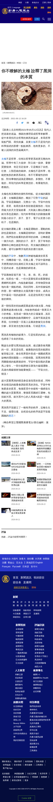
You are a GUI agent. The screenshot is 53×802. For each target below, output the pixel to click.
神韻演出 (17, 617)
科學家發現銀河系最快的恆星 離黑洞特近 (44, 498)
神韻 (20, 2)
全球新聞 (19, 629)
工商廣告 (33, 750)
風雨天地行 (34, 733)
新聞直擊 (19, 643)
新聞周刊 (19, 646)
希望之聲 (6, 777)
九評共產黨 (34, 723)
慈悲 (11, 415)
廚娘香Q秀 (17, 730)
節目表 (17, 582)
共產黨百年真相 (36, 713)
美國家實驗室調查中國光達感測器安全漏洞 (44, 482)
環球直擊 (19, 632)
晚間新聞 (19, 639)
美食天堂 (17, 716)
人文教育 (20, 670)
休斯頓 (46, 559)
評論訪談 (39, 625)
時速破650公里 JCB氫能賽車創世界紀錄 (18, 482)
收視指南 (29, 761)
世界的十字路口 (41, 656)
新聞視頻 (20, 625)
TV (38, 19)
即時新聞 (37, 610)
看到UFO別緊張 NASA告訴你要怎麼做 (18, 467)
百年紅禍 (33, 730)
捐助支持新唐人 (21, 587)
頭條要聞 (17, 610)
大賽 (27, 2)
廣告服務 (28, 765)
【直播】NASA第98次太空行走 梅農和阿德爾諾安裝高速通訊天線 (44, 448)
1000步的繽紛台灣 (20, 735)
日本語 (25, 566)
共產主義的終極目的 (38, 716)
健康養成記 (38, 685)
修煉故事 (33, 747)
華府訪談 (19, 649)
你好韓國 (17, 713)
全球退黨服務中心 (21, 777)
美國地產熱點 (20, 698)
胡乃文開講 (38, 681)
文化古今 (19, 695)
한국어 (34, 566)
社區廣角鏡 (20, 656)
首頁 (3, 63)
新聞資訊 (11, 63)
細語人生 (38, 666)
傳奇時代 (33, 710)
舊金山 (11, 562)
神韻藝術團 (19, 773)
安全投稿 (17, 765)
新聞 (15, 597)
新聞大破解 (39, 646)
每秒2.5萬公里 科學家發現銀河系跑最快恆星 (18, 498)
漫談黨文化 (34, 744)
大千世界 (17, 727)
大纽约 (14, 559)
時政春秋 (38, 639)
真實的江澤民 (35, 727)
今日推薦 (17, 614)
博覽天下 (27, 614)
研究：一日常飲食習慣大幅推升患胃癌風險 (44, 467)
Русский (16, 566)
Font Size (40, 122)
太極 (33, 142)
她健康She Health (40, 678)
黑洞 (25, 256)
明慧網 (35, 777)
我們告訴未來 (35, 706)
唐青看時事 (39, 653)
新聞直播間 (27, 19)
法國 (4, 562)
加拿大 (22, 559)
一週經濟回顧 (21, 653)
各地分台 (35, 2)
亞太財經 (19, 663)
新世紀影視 (16, 780)
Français (6, 566)
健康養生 (38, 670)
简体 (49, 2)
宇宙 (40, 198)
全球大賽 (27, 617)
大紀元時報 (32, 773)
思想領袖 (38, 643)
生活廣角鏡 (18, 706)
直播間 (27, 582)
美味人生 (17, 720)
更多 (26, 780)
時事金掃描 (39, 636)
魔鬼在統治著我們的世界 (40, 720)
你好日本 (17, 710)
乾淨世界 (43, 773)
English (39, 562)
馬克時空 (38, 660)
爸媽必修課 (20, 691)
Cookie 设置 (26, 798)
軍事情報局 (39, 649)
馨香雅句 (19, 685)
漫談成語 (19, 688)
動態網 (44, 777)
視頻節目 (39, 577)
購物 (34, 587)
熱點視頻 (27, 610)
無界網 (6, 780)
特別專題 (34, 702)
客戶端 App (8, 768)
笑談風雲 (19, 678)
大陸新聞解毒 (40, 663)
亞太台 (19, 562)
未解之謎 (19, 674)
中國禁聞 (19, 636)
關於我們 (18, 761)
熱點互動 (38, 632)
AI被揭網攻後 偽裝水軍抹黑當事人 (18, 513)
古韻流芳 (19, 681)
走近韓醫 (37, 691)
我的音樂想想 (19, 740)
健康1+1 (36, 674)
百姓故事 (33, 740)
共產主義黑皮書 (36, 737)
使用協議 (6, 765)
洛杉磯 (30, 559)
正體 (44, 2)
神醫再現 (37, 688)
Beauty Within (19, 723)
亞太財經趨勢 (21, 660)
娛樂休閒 (18, 702)
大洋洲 (38, 559)
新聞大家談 (39, 629)
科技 (19, 63)
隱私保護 (40, 761)
